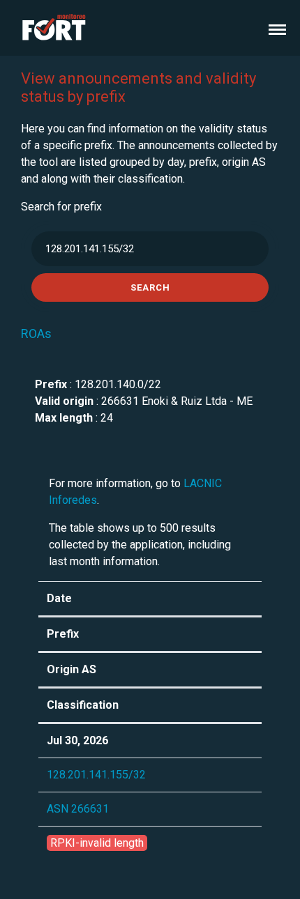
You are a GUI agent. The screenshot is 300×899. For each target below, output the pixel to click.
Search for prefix (61, 206)
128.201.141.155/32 (96, 774)
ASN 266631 (78, 808)
